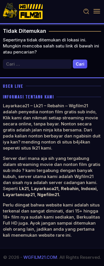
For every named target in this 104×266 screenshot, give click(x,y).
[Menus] (96, 11)
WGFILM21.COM (40, 257)
